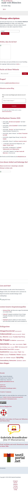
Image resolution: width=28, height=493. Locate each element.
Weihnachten (12, 360)
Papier (19, 352)
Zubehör (24, 360)
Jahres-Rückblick (19, 344)
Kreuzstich (12, 347)
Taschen (11, 129)
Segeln (1, 357)
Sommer (8, 357)
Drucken (10, 336)
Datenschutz (3, 386)
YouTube (15, 486)
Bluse (1, 336)
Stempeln (13, 357)
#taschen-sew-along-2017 (16, 334)
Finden (25, 73)
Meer (16, 347)
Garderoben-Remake (20, 340)
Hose (11, 344)
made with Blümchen (11, 2)
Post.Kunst (6, 354)
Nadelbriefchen (4, 352)
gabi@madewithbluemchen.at (12, 83)
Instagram (15, 481)
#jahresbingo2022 (18, 331)
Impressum (2, 384)
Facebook (15, 487)
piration (18, 121)
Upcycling (19, 357)
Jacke (14, 344)
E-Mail (2, 31)
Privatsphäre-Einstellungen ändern (8, 388)
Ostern (15, 352)
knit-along (4, 347)
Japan (24, 344)
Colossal (5, 314)
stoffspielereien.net (21, 156)
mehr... (18, 64)
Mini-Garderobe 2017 (23, 347)
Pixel (23, 352)
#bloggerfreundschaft (7, 331)
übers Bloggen (4, 363)
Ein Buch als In (12, 121)
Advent (23, 334)
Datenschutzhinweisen (6, 111)
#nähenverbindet (6, 334)
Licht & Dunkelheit (13, 125)
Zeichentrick (19, 360)
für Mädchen (13, 340)
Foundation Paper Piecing (19, 336)
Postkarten (12, 354)
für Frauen (5, 340)
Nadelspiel (5, 319)
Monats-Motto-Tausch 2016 (7, 349)
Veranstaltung (4, 360)
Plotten (2, 354)
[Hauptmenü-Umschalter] (4, 9)
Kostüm (8, 347)
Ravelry (15, 482)
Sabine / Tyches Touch (8, 145)
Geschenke (4, 344)
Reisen (19, 354)
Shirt (4, 357)
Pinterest (15, 484)
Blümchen (5, 336)
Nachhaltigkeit (16, 349)
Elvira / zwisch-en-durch (21, 141)
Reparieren (24, 354)
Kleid (1, 347)
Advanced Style (6, 310)
